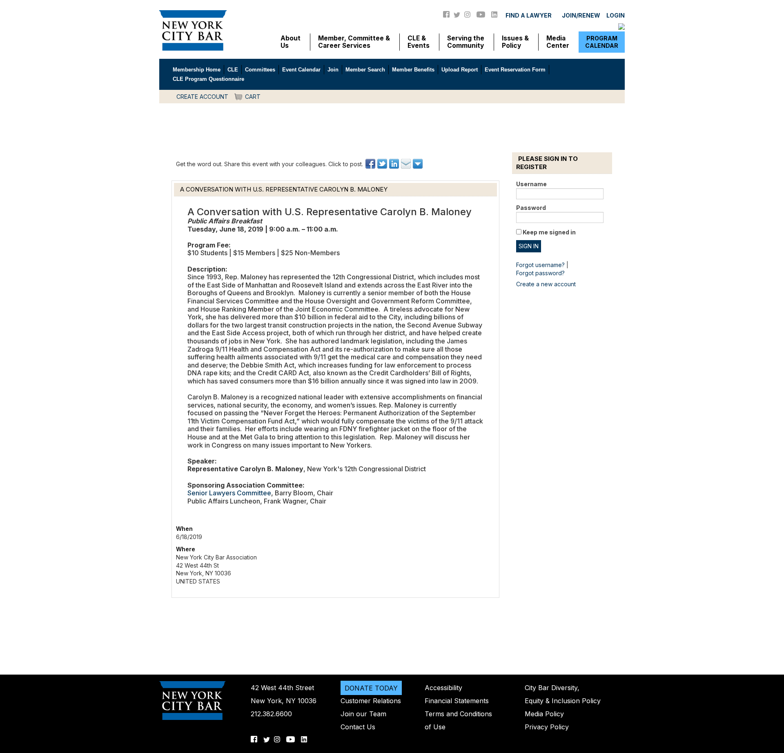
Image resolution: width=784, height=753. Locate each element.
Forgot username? (540, 264)
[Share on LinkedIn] (394, 164)
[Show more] (418, 164)
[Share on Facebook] (370, 164)
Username (531, 183)
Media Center (557, 42)
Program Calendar (601, 42)
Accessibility (443, 688)
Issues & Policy (515, 42)
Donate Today (371, 688)
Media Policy (544, 714)
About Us (291, 42)
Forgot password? (540, 273)
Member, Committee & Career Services (354, 42)
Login (615, 15)
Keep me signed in (549, 232)
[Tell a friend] (406, 164)
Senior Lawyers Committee (229, 493)
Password (531, 207)
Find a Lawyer (529, 15)
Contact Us (358, 727)
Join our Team (363, 714)
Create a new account (546, 284)
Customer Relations (371, 701)
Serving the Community (465, 42)
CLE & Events (419, 42)
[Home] (193, 30)
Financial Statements (457, 701)
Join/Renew (581, 15)
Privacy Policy (547, 727)
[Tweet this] (382, 164)
